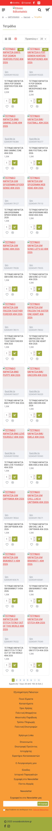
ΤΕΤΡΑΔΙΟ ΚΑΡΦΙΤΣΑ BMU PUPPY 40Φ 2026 (14, 401)
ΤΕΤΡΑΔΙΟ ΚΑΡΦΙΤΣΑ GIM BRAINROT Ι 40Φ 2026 (38, 588)
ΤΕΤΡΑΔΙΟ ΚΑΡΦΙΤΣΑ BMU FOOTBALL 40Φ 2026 (38, 150)
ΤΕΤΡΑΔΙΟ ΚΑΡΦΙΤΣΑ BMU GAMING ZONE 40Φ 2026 (13, 150)
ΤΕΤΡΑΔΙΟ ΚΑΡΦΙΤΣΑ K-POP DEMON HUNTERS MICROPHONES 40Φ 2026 (38, 86)
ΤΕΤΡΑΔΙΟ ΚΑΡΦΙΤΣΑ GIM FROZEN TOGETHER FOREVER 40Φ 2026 (13, 340)
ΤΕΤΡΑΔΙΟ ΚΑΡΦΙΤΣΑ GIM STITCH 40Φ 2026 (38, 649)
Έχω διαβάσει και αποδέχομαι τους (27, 810)
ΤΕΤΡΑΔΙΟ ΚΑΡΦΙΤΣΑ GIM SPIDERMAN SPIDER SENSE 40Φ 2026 (13, 214)
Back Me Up (10, 139)
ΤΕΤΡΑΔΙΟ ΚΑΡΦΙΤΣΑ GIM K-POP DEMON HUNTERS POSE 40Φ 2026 (13, 85)
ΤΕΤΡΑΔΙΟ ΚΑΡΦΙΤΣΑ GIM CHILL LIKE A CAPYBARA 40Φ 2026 (38, 526)
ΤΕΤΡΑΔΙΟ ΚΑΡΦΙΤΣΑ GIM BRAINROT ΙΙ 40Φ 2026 (13, 588)
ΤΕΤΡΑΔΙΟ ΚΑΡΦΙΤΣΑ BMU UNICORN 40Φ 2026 (38, 403)
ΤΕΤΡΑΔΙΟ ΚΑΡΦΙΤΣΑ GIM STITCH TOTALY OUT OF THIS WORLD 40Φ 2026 (13, 652)
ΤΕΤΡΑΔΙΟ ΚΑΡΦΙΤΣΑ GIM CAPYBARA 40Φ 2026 (13, 526)
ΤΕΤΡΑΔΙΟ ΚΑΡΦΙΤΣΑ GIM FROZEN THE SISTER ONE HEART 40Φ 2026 (38, 340)
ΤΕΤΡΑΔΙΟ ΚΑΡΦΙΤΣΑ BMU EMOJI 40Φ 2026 (38, 463)
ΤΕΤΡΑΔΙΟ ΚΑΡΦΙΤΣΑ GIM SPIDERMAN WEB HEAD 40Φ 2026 (38, 212)
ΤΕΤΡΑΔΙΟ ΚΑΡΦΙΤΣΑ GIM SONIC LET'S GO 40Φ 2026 (38, 277)
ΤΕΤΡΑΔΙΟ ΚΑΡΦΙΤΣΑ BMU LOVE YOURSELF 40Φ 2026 (13, 465)
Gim (6, 72)
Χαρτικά (27, 17)
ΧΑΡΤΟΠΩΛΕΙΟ (13, 17)
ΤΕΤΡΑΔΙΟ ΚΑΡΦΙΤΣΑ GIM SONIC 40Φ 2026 (13, 275)
